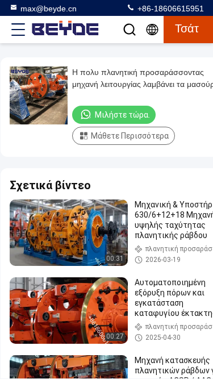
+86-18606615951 (169, 8)
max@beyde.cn (48, 8)
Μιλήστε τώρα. (122, 114)
